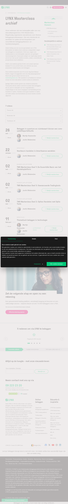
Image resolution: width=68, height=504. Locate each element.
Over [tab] (56, 239)
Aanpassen (37, 264)
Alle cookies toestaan (56, 264)
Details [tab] (34, 239)
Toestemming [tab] (12, 239)
